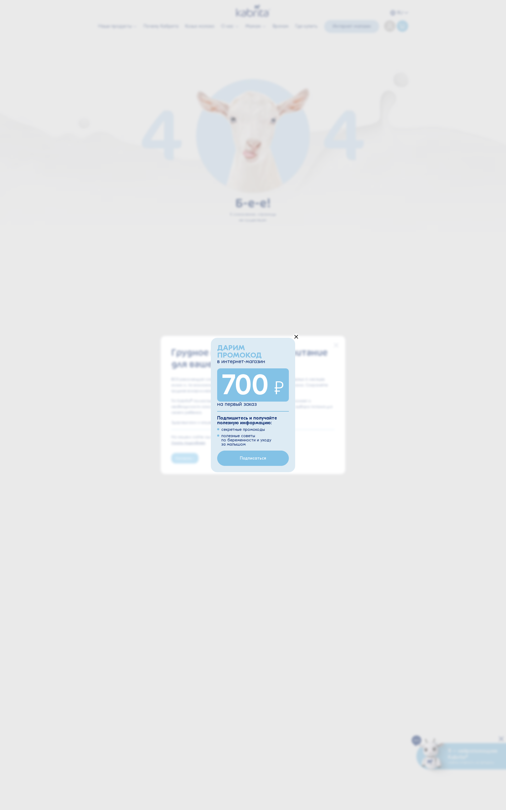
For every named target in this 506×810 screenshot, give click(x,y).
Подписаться (253, 458)
